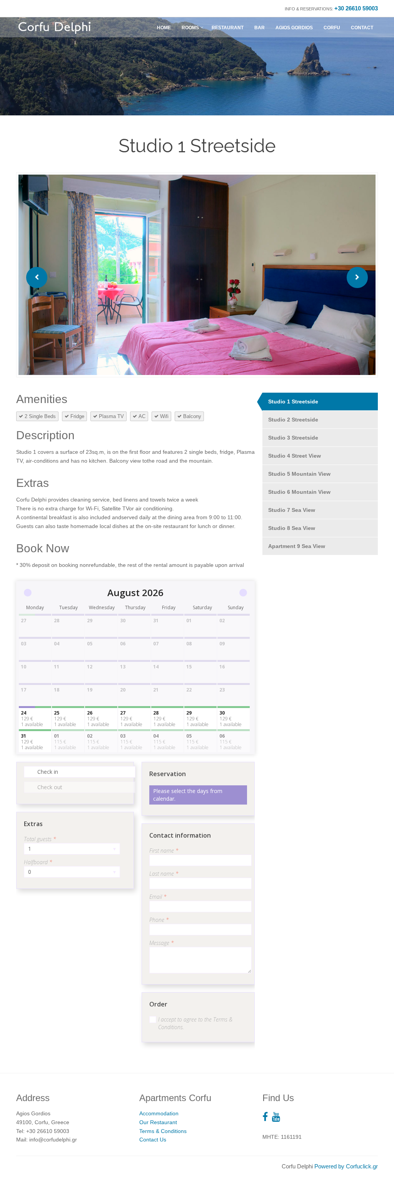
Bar (259, 27)
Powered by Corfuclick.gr (346, 1166)
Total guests (40, 839)
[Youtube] (278, 1116)
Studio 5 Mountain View (299, 474)
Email (158, 896)
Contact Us (152, 1139)
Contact (362, 27)
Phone (159, 919)
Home (164, 27)
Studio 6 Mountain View (299, 492)
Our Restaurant (158, 1122)
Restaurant (228, 27)
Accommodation (159, 1113)
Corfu (332, 27)
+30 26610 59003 (356, 8)
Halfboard (38, 862)
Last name (164, 873)
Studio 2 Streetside (293, 420)
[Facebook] (267, 1116)
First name (164, 850)
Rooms (190, 27)
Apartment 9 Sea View (296, 546)
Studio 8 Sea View (291, 528)
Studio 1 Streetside (293, 401)
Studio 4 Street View (294, 456)
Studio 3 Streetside (293, 438)
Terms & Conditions (163, 1131)
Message (161, 942)
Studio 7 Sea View (291, 510)
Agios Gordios (294, 27)
